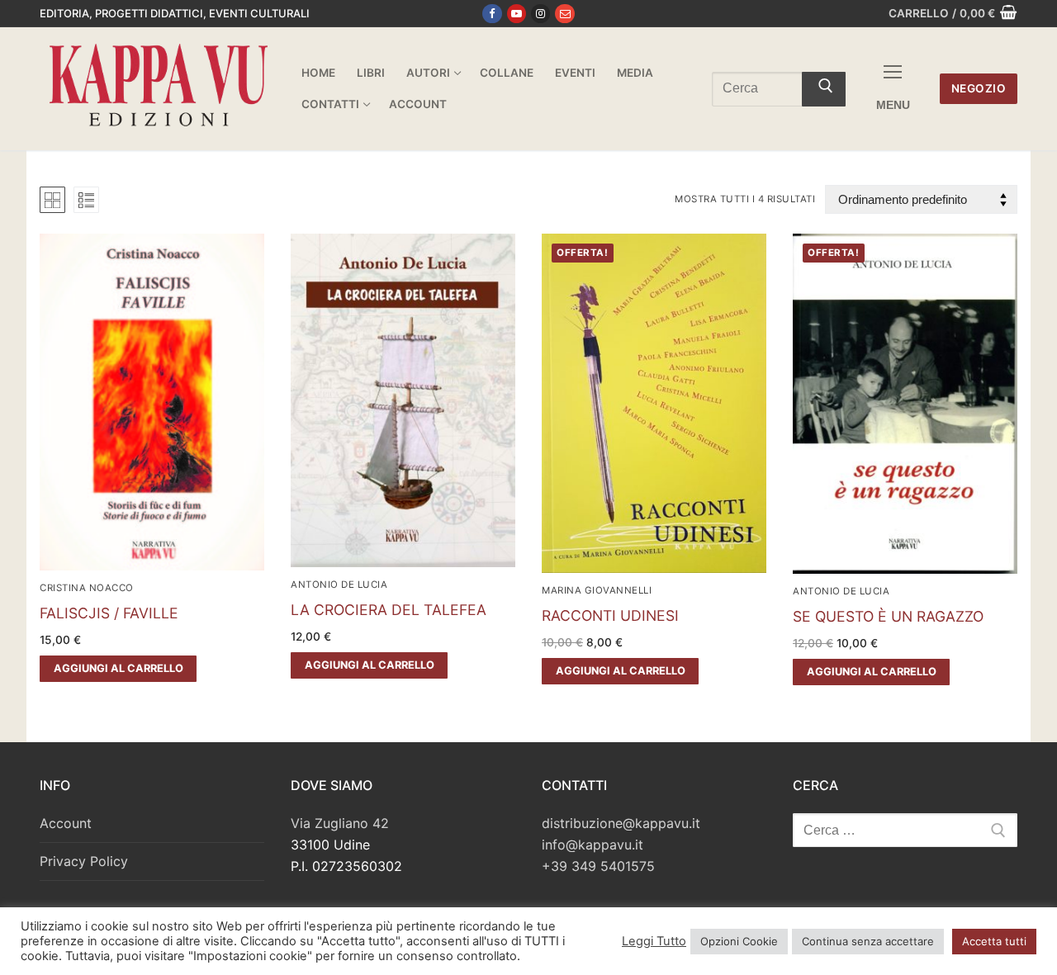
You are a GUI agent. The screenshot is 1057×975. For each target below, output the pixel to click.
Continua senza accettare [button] (868, 941)
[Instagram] (540, 13)
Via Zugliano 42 (340, 823)
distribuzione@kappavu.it (621, 823)
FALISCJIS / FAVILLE (109, 613)
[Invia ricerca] (824, 89)
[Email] (564, 13)
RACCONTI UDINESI (610, 615)
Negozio (979, 88)
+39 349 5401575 (598, 866)
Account (66, 823)
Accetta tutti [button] (994, 941)
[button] (118, 669)
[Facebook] (491, 13)
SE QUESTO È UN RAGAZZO (888, 616)
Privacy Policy (84, 861)
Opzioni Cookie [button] (739, 941)
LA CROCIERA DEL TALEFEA (388, 609)
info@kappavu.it (592, 844)
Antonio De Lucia (339, 584)
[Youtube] (516, 13)
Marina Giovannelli (597, 590)
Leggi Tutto (654, 941)
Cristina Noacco (87, 588)
